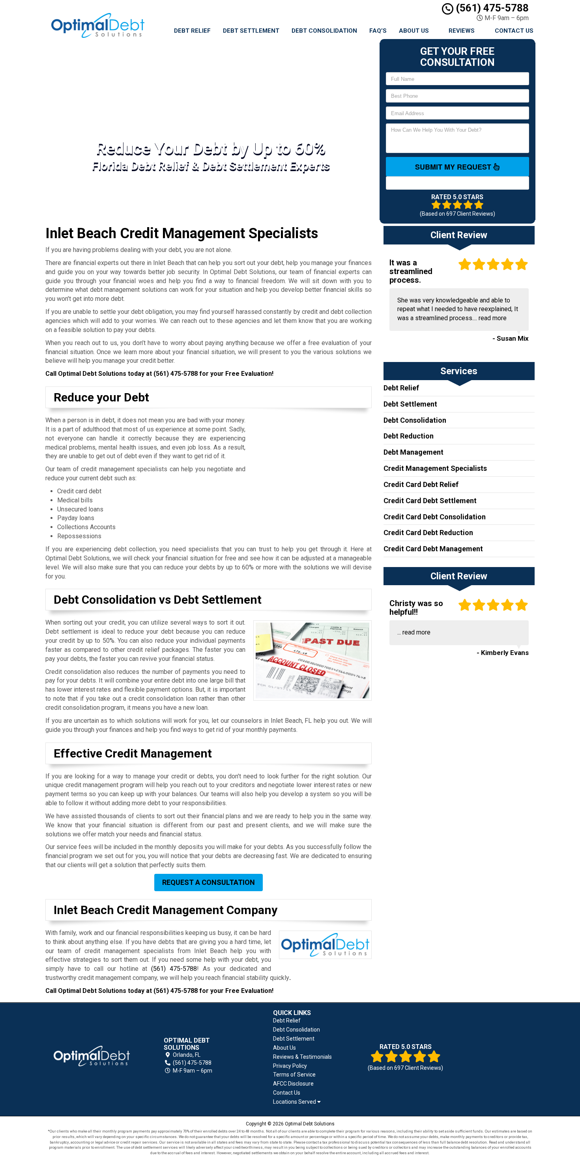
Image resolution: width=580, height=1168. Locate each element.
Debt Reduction (409, 436)
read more (493, 318)
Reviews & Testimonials (302, 1057)
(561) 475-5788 (491, 8)
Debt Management (413, 452)
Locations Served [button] (295, 1102)
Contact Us (514, 30)
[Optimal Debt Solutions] (91, 1056)
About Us (414, 30)
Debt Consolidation (324, 30)
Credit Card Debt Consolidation (435, 517)
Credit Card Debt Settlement (430, 500)
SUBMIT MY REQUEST (454, 166)
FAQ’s (378, 30)
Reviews (462, 30)
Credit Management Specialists (435, 468)
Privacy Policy (290, 1066)
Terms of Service (294, 1074)
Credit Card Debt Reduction (428, 532)
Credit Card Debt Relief (421, 484)
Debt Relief (192, 30)
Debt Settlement (251, 30)
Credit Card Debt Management (433, 549)
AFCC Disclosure (293, 1083)
